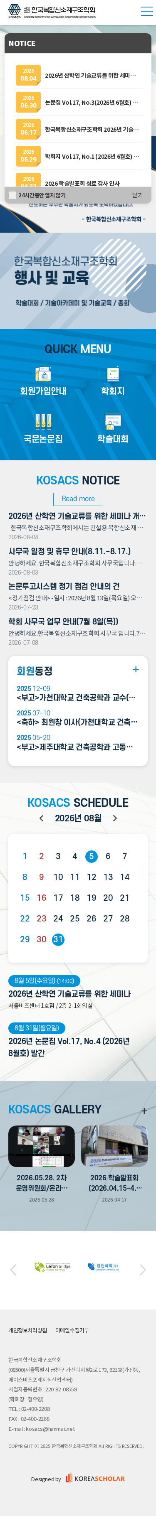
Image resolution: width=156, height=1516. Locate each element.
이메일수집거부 (72, 1330)
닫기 (137, 195)
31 (58, 939)
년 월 (78, 818)
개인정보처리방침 (27, 1330)
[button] (13, 1270)
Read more (78, 499)
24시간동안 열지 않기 (41, 195)
